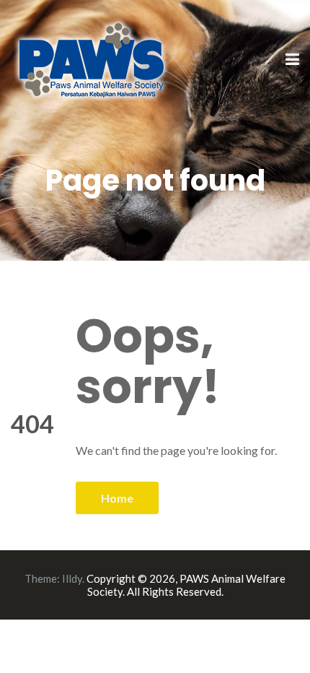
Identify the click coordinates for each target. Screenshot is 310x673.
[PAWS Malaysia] (92, 59)
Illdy (72, 578)
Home (117, 498)
